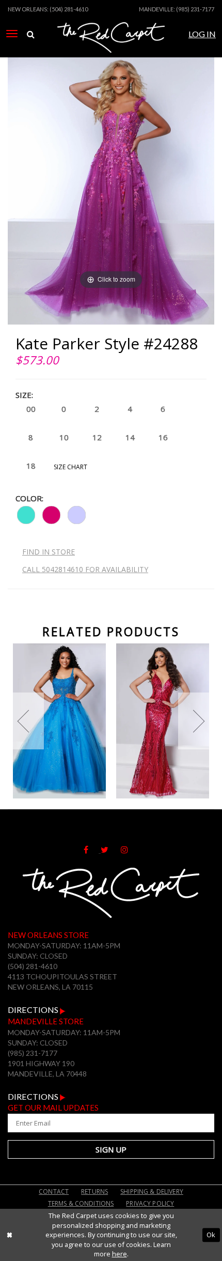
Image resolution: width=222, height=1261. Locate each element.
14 (130, 437)
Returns (94, 1191)
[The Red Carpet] (111, 48)
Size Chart (70, 467)
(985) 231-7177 (195, 9)
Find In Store (48, 552)
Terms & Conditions (81, 1203)
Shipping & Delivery (151, 1191)
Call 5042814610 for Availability (85, 569)
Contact (54, 1191)
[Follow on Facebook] (92, 849)
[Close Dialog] (9, 1235)
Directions (34, 1009)
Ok (211, 1234)
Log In (202, 34)
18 (31, 465)
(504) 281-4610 (69, 9)
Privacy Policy (150, 1203)
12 (97, 437)
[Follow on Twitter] (111, 849)
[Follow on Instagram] (129, 849)
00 (31, 409)
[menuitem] (12, 33)
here (119, 1253)
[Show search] (30, 34)
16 (163, 437)
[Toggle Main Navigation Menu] (12, 33)
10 (64, 437)
